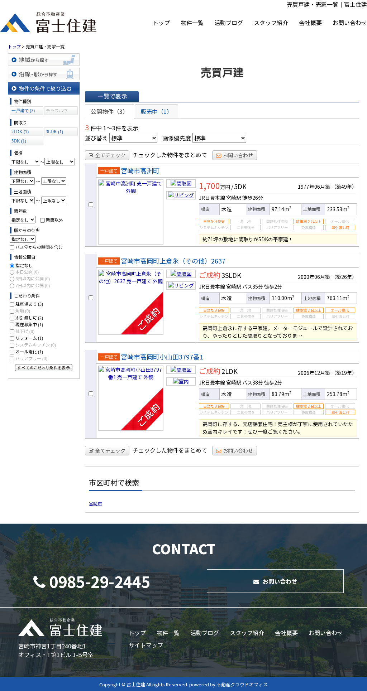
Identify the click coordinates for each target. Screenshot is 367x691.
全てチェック (110, 155)
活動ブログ (228, 22)
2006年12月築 (314, 372)
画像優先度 (176, 138)
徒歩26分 (252, 197)
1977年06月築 (314, 186)
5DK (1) (18, 141)
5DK (240, 186)
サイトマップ (146, 645)
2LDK (229, 371)
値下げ (24, 331)
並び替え (96, 138)
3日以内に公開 (32, 278)
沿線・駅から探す (44, 74)
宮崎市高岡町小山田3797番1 (162, 356)
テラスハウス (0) (56, 111)
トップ (161, 22)
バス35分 (252, 286)
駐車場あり (29, 304)
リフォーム (29, 338)
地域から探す (44, 59)
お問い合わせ (350, 22)
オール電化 (29, 351)
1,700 (209, 185)
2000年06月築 (314, 276)
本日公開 (27, 272)
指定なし (24, 265)
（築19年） (344, 372)
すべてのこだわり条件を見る (43, 367)
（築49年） (344, 186)
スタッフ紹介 (271, 22)
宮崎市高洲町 (140, 170)
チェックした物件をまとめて (170, 154)
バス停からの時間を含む (39, 247)
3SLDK (231, 275)
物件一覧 (192, 22)
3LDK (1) (54, 131)
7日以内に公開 (32, 285)
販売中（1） (156, 111)
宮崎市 (95, 503)
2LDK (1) (20, 131)
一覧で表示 (112, 96)
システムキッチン (35, 345)
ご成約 (209, 275)
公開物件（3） (109, 111)
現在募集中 (29, 324)
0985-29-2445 (99, 581)
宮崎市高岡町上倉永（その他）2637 (173, 260)
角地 (22, 311)
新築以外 (54, 220)
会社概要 (310, 22)
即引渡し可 (29, 317)
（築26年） (344, 276)
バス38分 (252, 382)
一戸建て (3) (23, 110)
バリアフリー (31, 358)
